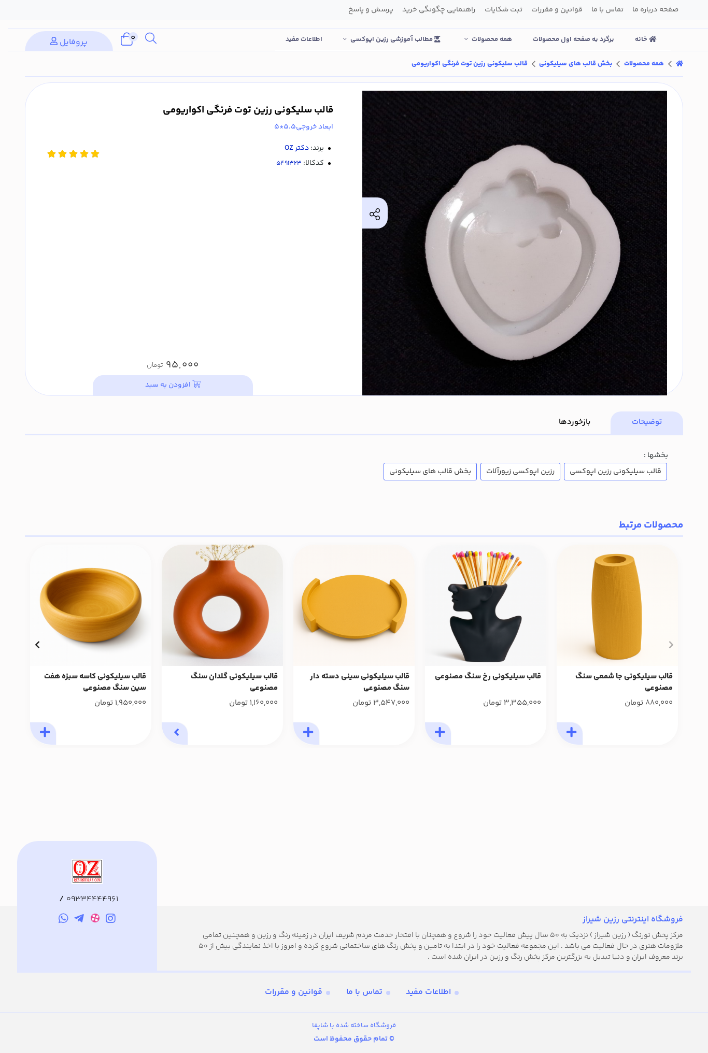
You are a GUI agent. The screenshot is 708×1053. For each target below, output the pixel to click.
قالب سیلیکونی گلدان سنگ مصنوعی (234, 682)
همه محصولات (492, 39)
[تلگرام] (79, 920)
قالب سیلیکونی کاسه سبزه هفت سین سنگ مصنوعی (95, 682)
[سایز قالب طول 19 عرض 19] (90, 605)
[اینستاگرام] (111, 920)
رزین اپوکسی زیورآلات (520, 471)
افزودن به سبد (168, 385)
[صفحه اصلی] (679, 63)
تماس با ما (364, 992)
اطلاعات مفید (304, 39)
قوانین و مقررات (293, 992)
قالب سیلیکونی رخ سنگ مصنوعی (488, 676)
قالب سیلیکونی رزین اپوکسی (615, 471)
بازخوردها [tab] (574, 422)
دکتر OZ (297, 148)
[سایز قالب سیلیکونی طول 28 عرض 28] (354, 605)
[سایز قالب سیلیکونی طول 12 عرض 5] (617, 605)
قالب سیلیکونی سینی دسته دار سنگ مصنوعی (359, 682)
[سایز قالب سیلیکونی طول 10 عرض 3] (222, 605)
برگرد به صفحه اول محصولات (573, 39)
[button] (671, 644)
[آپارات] (95, 920)
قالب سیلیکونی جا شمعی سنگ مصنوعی (624, 682)
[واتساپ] (63, 920)
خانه (642, 39)
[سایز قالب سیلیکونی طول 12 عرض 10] (485, 605)
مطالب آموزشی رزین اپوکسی (392, 39)
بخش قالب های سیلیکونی (575, 64)
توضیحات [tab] (647, 422)
